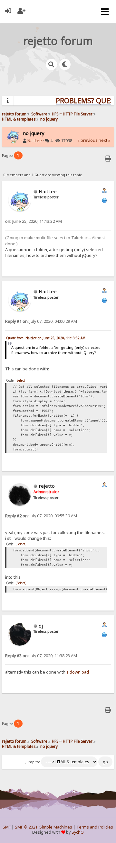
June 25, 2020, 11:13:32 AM (33, 221)
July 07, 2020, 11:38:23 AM (41, 655)
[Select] (20, 380)
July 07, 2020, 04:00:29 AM (41, 321)
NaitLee (34, 140)
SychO (78, 832)
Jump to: (32, 762)
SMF (7, 827)
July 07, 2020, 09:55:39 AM (41, 516)
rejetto (47, 486)
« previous (87, 140)
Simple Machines (55, 827)
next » (104, 140)
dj (41, 625)
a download (77, 672)
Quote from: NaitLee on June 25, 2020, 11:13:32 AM (45, 338)
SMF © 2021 (26, 827)
